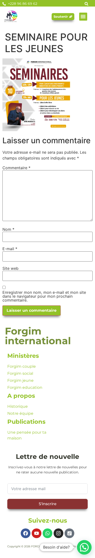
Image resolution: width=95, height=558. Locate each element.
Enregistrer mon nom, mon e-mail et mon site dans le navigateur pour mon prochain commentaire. (44, 296)
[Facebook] (25, 533)
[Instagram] (58, 533)
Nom (8, 229)
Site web (10, 268)
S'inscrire (48, 504)
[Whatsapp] (47, 533)
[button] (83, 17)
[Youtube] (36, 533)
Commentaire (16, 168)
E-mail (9, 249)
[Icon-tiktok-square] (69, 533)
